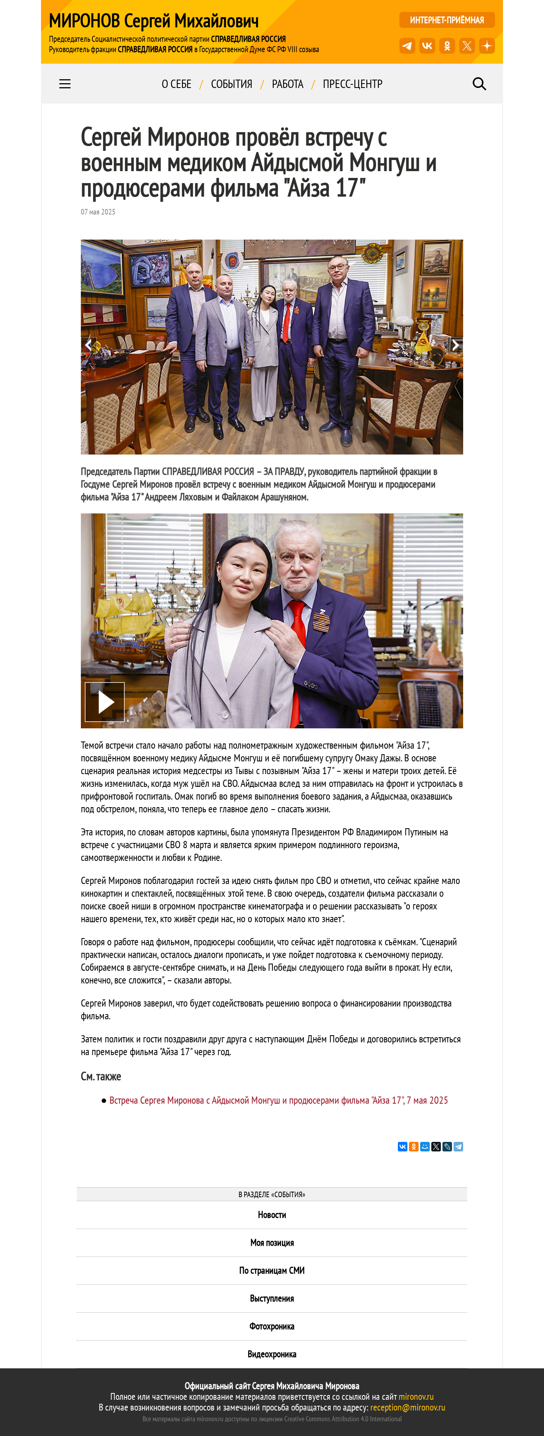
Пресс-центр (353, 84)
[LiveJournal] (447, 1146)
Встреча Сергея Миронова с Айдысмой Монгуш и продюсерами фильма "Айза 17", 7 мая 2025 (279, 1099)
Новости (272, 1214)
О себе (177, 84)
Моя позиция (272, 1242)
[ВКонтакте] (402, 1146)
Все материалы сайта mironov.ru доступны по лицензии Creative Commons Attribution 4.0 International (272, 1418)
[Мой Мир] (425, 1146)
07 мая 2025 (98, 212)
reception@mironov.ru (407, 1407)
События (231, 84)
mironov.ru (416, 1396)
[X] (436, 1146)
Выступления (272, 1298)
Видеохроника (272, 1354)
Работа (287, 84)
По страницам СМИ (272, 1270)
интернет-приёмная (447, 19)
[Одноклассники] (414, 1146)
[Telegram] (458, 1146)
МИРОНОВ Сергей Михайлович (154, 20)
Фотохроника (272, 1326)
